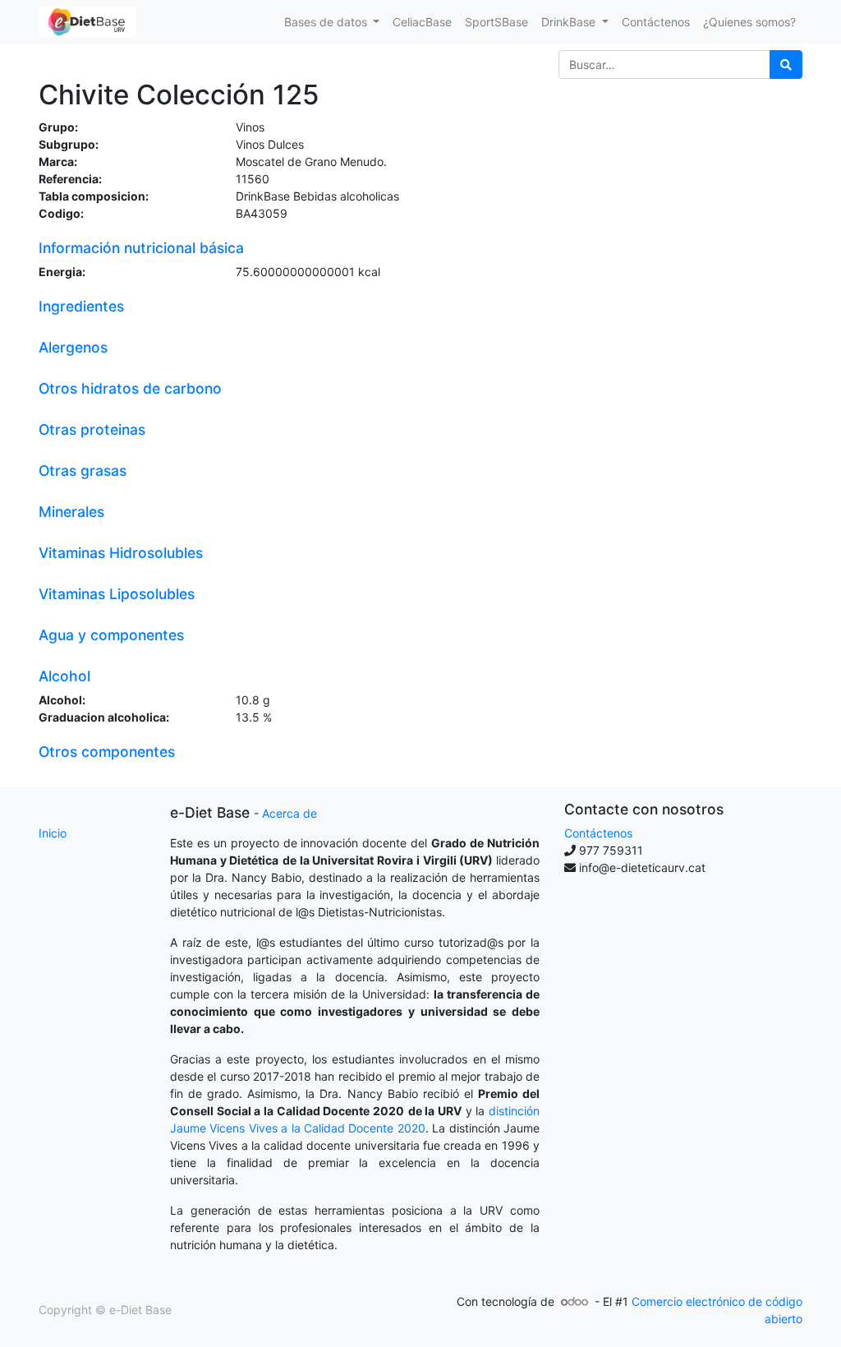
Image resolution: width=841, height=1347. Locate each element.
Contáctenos (598, 833)
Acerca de (289, 813)
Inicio (53, 833)
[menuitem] (422, 22)
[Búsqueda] (786, 64)
